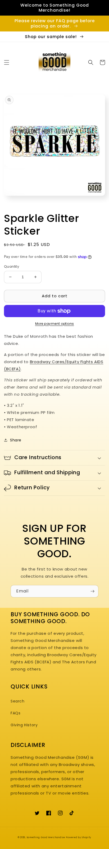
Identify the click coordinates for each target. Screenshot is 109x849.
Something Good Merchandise (46, 837)
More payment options (54, 323)
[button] (6, 62)
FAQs (15, 713)
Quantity (11, 266)
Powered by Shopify (78, 837)
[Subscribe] (92, 591)
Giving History (24, 725)
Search (18, 701)
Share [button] (15, 440)
